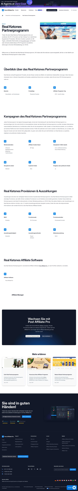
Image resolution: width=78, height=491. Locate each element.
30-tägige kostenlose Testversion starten (11, 416)
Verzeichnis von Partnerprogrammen (12, 15)
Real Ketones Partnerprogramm (29, 15)
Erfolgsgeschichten (34, 444)
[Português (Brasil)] (73, 480)
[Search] (44, 10)
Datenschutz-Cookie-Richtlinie (61, 486)
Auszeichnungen (34, 441)
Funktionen (4, 442)
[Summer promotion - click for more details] (39, 4)
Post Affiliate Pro (43, 265)
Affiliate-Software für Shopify (67, 439)
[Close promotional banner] (76, 2)
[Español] (60, 480)
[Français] (62, 480)
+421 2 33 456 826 (8, 469)
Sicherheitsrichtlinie (39, 486)
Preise (3, 439)
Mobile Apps (4, 447)
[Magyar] (64, 480)
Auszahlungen (25, 41)
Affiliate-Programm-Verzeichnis (52, 449)
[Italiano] (66, 480)
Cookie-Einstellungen (40, 488)
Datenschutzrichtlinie (49, 486)
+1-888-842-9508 (8, 471)
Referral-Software (65, 448)
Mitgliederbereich (18, 441)
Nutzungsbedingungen (28, 486)
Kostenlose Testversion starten (32, 336)
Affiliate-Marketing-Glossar (51, 446)
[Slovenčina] (75, 480)
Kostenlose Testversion (64, 10)
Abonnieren (72, 469)
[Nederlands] (68, 480)
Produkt (16, 10)
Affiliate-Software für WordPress (68, 445)
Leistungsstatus (18, 446)
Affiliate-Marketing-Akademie (52, 444)
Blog (47, 439)
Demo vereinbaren (46, 336)
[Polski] (71, 480)
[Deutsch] (55, 480)
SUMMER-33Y (19, 6)
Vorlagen (48, 441)
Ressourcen (23, 10)
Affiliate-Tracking (44, 325)
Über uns (32, 439)
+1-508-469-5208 (8, 474)
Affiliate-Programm (34, 446)
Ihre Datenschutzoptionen (54, 488)
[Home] (2, 15)
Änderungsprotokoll (19, 444)
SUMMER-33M (7, 6)
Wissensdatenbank (19, 439)
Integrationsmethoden (6, 444)
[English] (57, 480)
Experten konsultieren (51, 10)
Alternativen (4, 449)
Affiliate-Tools (64, 450)
